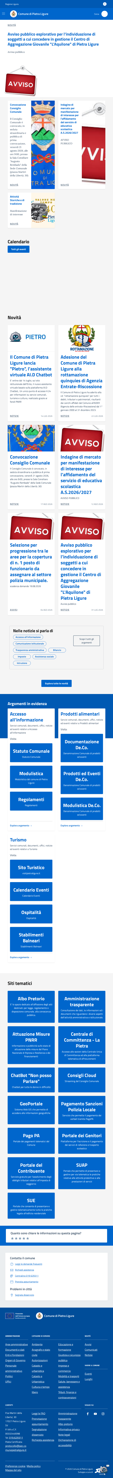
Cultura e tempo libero (41, 1389)
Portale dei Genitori (82, 1135)
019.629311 (16, 1438)
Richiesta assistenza (43, 1440)
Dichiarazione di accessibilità (67, 1442)
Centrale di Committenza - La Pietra (82, 1040)
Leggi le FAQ (38, 1413)
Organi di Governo (15, 1360)
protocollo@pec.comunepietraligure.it (15, 1448)
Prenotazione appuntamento (40, 1421)
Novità (12, 25)
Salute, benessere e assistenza (69, 1384)
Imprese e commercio (64, 1368)
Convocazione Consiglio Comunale (18, 108)
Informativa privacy (69, 1429)
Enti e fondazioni (14, 1355)
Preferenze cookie (15, 1466)
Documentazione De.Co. (82, 744)
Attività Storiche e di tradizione (17, 200)
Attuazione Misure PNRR (31, 1037)
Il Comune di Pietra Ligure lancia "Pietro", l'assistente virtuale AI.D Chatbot (31, 366)
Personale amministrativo (13, 1368)
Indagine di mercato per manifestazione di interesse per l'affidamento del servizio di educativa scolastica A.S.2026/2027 (70, 118)
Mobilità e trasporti (68, 1376)
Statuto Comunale (31, 751)
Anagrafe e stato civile (41, 1352)
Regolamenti (31, 799)
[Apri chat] (104, 1469)
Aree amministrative (16, 1344)
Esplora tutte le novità (56, 683)
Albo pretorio (65, 1424)
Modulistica (31, 773)
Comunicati (91, 1350)
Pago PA (31, 1135)
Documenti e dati (14, 1350)
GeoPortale (31, 1104)
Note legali (64, 1435)
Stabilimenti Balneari (31, 937)
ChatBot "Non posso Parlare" (31, 1078)
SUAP (81, 1165)
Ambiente (37, 1344)
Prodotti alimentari (80, 714)
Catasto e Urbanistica (38, 1379)
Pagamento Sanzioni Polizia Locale (82, 1106)
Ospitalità (31, 912)
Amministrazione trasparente (81, 1001)
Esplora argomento (20, 825)
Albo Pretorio (31, 998)
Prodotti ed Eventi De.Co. (81, 776)
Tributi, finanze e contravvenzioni (67, 1395)
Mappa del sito (13, 1470)
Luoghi (88, 1379)
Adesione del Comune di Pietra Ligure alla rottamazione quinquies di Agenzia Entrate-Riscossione (81, 371)
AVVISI (13, 610)
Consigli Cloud (82, 1075)
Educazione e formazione (65, 1347)
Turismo (18, 840)
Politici (9, 1376)
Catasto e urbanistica (38, 1368)
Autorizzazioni (40, 1360)
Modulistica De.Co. (82, 805)
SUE (31, 1200)
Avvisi (88, 1344)
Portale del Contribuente (31, 1168)
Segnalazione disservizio (39, 1432)
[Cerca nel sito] (104, 14)
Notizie (89, 1355)
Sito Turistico (31, 867)
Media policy (34, 1466)
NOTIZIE (14, 416)
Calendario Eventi (31, 890)
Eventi (88, 1374)
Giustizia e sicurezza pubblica (69, 1357)
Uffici (8, 1382)
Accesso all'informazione (26, 717)
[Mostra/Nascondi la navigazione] (3, 13)
